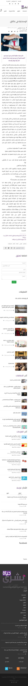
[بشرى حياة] (24, 7)
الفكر (14, 244)
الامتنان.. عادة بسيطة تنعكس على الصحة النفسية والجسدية (11, 426)
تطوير (5, 11)
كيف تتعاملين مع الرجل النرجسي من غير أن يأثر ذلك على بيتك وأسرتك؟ (14, 512)
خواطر (24, 618)
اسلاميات (25, 11)
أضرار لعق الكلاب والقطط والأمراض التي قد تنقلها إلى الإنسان (11, 420)
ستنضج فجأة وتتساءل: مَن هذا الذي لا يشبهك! (12, 394)
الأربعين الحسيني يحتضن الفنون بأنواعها (12, 444)
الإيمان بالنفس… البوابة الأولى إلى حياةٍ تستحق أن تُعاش (12, 387)
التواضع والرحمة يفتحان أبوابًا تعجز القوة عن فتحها (16, 536)
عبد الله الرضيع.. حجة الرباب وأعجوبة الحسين (8, 329)
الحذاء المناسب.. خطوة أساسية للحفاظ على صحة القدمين (11, 400)
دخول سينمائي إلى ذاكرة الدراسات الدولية (8, 341)
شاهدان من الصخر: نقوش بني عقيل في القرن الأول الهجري (8, 306)
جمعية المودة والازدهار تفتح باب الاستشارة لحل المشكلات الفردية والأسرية (11, 460)
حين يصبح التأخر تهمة (22, 504)
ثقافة (24, 605)
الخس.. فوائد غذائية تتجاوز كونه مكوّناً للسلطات (17, 529)
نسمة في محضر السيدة (15, 452)
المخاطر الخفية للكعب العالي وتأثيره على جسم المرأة (11, 407)
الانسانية (10, 244)
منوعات (23, 29)
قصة (17, 244)
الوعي (20, 244)
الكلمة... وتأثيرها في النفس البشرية (12, 436)
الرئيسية (19, 1)
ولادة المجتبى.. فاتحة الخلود (14, 477)
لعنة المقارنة (11, 363)
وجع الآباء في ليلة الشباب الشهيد (7, 317)
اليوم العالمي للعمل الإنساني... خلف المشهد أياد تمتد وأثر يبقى (14, 521)
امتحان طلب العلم (16, 413)
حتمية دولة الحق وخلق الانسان (13, 469)
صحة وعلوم (23, 613)
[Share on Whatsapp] (17, 31)
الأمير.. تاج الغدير (10, 352)
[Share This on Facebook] (8, 31)
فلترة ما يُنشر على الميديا (15, 380)
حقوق (18, 11)
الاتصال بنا (8, 1)
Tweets (25, 559)
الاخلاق (24, 244)
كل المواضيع (14, 1)
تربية (25, 615)
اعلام (24, 608)
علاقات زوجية (12, 11)
